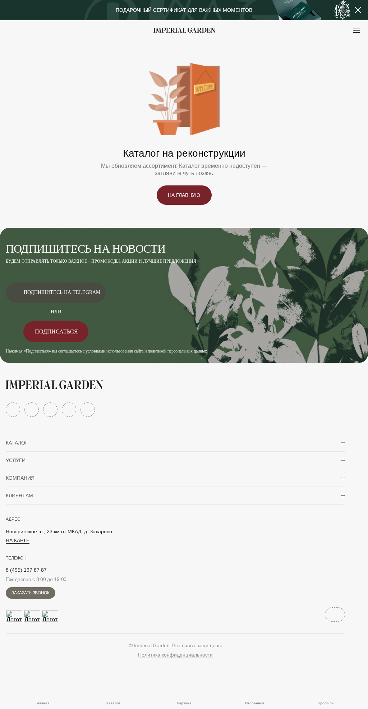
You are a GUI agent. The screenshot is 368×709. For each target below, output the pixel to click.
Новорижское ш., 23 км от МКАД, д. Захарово (59, 531)
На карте (17, 540)
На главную (184, 195)
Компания (20, 478)
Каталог (17, 443)
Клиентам (19, 495)
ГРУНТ (25, 48)
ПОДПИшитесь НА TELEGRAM (62, 292)
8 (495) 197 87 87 (26, 570)
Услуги (16, 460)
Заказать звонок (31, 592)
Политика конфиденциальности (175, 655)
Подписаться (56, 331)
